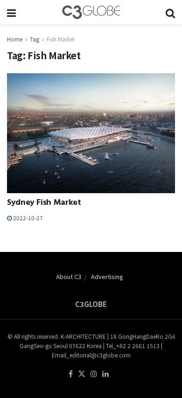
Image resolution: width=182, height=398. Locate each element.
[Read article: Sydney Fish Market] (91, 133)
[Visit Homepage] (91, 12)
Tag (34, 39)
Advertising (107, 276)
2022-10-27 (27, 218)
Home (14, 39)
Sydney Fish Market (44, 203)
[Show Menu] (11, 12)
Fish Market (61, 39)
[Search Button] (170, 12)
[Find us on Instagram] (94, 374)
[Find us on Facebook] (71, 374)
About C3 (68, 276)
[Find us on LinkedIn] (105, 374)
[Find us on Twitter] (81, 374)
